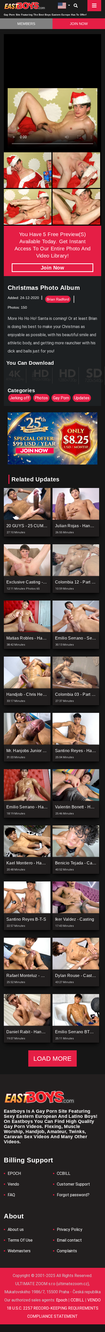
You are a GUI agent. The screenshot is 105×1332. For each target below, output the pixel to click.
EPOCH (14, 1173)
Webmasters (19, 1250)
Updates (81, 398)
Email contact (69, 1240)
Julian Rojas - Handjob (76, 526)
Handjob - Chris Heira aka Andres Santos (45, 694)
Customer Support (73, 1184)
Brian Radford (58, 299)
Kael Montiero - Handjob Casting (37, 863)
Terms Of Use (20, 1240)
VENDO (93, 1300)
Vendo (13, 1184)
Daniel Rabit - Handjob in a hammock (42, 1032)
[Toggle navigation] (94, 5)
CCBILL (63, 1173)
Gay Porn (61, 398)
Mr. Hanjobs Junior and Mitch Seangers (43, 751)
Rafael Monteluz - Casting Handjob (39, 975)
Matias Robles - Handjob (29, 638)
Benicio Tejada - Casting (78, 863)
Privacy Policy (69, 1229)
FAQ (11, 1194)
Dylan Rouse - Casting (76, 975)
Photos (41, 398)
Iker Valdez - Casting (74, 919)
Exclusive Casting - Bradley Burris (38, 582)
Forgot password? (73, 1194)
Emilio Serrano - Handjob (30, 807)
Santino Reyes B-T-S (26, 919)
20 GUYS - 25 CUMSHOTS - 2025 (38, 526)
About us (16, 1229)
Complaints (67, 1250)
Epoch (62, 1300)
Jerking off (20, 398)
